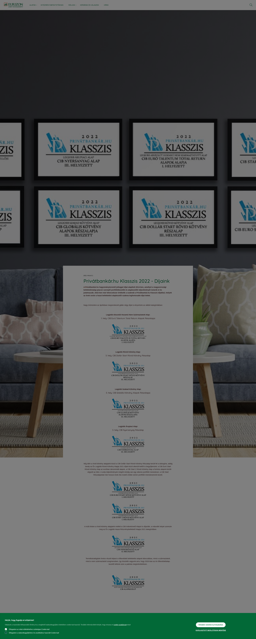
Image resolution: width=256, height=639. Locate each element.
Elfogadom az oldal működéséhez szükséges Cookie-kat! (29, 629)
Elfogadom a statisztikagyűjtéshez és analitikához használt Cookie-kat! (33, 633)
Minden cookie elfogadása (210, 625)
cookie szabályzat (120, 625)
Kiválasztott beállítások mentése (211, 630)
